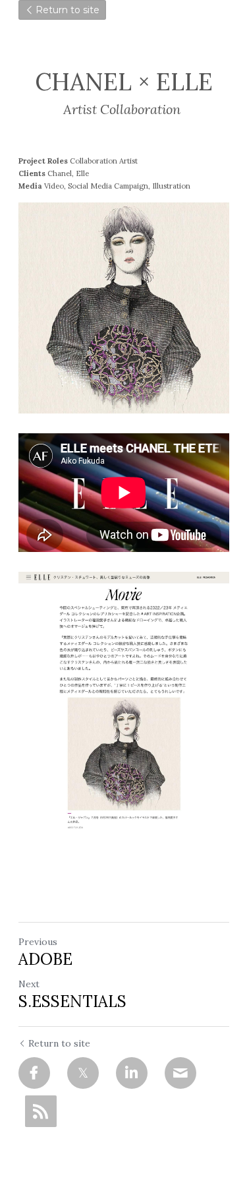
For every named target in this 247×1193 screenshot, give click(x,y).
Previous (37, 942)
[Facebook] (34, 1073)
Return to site (67, 10)
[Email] (180, 1073)
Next (29, 984)
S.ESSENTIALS (72, 1002)
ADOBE (45, 959)
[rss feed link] (41, 1111)
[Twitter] (83, 1073)
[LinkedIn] (132, 1073)
